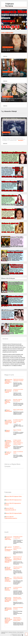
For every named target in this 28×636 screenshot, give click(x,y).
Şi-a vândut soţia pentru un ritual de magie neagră (18, 421)
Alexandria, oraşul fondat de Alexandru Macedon (17, 599)
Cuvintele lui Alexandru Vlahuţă (10, 134)
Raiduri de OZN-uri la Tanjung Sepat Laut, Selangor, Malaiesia (17, 558)
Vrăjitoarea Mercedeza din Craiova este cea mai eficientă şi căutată (13, 99)
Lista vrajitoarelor (8, 47)
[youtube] (8, 525)
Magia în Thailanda (17, 430)
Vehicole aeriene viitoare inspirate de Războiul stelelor (17, 619)
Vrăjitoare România (9, 5)
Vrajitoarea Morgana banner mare (13, 25)
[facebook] (5, 525)
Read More (20, 140)
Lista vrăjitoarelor (7, 33)
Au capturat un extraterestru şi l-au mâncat (17, 548)
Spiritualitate (6, 132)
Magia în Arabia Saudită (18, 409)
